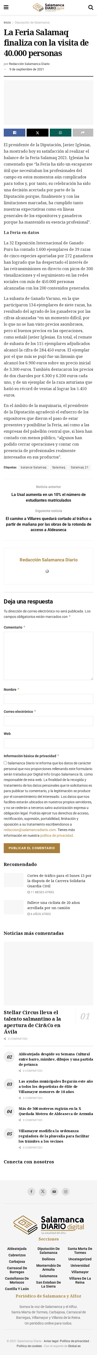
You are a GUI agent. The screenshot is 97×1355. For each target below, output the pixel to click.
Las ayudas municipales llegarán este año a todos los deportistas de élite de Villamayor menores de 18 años (56, 1086)
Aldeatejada (17, 1249)
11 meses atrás (42, 892)
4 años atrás (40, 914)
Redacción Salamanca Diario (29, 64)
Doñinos (48, 1259)
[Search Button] (90, 7)
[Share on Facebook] (14, 133)
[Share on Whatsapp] (60, 133)
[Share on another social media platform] (83, 133)
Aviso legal (51, 1341)
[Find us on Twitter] (43, 1192)
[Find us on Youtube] (54, 1192)
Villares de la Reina (80, 1280)
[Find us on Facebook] (31, 1192)
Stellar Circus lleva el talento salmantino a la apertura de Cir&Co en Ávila (32, 1022)
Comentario (15, 627)
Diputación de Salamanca (32, 22)
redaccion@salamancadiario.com (30, 830)
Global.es (74, 1346)
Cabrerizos (17, 1255)
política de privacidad (56, 835)
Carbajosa (17, 1262)
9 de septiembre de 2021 (26, 69)
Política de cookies (29, 1346)
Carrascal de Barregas (17, 1270)
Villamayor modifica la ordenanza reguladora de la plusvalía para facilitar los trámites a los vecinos (54, 1136)
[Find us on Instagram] (66, 1192)
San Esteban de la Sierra (48, 1284)
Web (7, 734)
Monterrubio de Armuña (48, 1267)
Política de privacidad (74, 1341)
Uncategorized (80, 1259)
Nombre (12, 689)
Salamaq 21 (80, 467)
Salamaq (58, 467)
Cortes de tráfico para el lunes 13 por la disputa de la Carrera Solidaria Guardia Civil (59, 880)
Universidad (80, 1266)
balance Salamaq (34, 467)
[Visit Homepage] (48, 7)
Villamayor (80, 1272)
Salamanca (48, 1276)
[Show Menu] (6, 7)
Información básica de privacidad (31, 755)
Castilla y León (17, 1289)
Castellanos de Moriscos (17, 1280)
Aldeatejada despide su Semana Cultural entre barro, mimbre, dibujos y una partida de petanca (56, 1059)
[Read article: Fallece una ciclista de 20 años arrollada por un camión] (14, 907)
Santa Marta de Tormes (80, 1251)
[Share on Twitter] (37, 133)
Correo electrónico (20, 711)
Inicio (7, 22)
